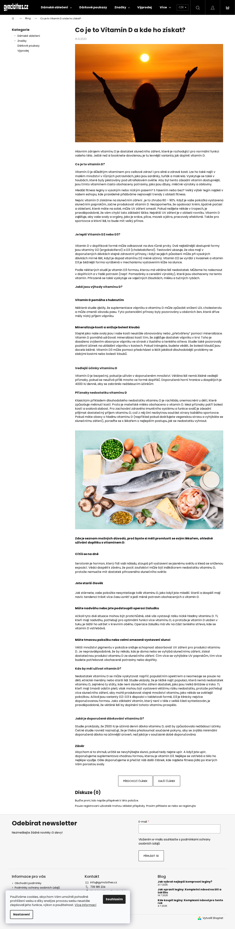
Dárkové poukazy (28, 46)
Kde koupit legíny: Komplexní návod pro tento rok (190, 902)
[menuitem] (56, 7)
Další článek (166, 781)
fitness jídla (192, 760)
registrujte (189, 806)
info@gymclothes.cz (103, 882)
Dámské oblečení (28, 36)
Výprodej (23, 51)
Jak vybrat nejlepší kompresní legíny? (185, 881)
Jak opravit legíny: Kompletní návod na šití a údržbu (189, 891)
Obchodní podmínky (28, 883)
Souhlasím (114, 899)
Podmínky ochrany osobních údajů (37, 887)
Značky (22, 41)
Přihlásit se (151, 856)
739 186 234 (98, 887)
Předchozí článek (135, 781)
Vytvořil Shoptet (213, 918)
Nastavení (21, 914)
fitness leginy (95, 190)
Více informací (85, 905)
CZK (181, 7)
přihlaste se (163, 806)
